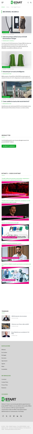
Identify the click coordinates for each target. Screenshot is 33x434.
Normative (4, 358)
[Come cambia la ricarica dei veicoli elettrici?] (16, 89)
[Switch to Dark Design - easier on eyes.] (28, 2)
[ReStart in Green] (16, 2)
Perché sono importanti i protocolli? (10, 222)
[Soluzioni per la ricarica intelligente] (16, 59)
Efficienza (5, 32)
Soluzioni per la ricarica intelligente (13, 71)
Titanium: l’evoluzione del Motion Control (11, 243)
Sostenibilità (6, 67)
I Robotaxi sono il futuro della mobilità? (20, 324)
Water (3, 366)
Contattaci (4, 379)
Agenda (3, 363)
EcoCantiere (6, 96)
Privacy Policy (5, 385)
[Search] (30, 2)
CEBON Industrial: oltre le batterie (19, 316)
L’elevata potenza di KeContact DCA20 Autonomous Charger (15, 37)
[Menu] (3, 2)
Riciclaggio (4, 355)
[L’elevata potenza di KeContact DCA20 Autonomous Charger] (16, 24)
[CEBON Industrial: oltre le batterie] (6, 318)
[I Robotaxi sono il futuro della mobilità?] (6, 326)
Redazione (4, 387)
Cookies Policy (5, 382)
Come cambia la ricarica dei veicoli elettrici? (16, 101)
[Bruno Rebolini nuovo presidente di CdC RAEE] (6, 334)
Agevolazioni (4, 360)
